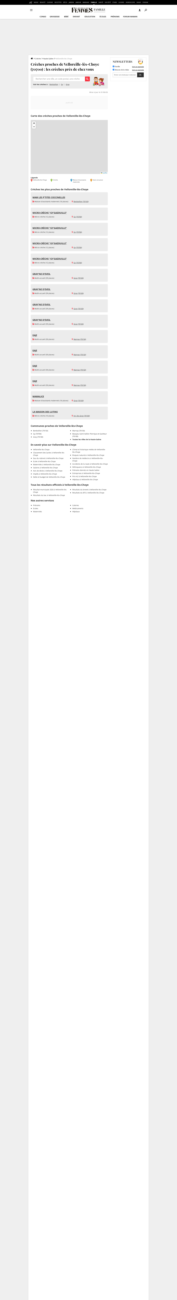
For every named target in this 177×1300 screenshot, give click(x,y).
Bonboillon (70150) (81, 201)
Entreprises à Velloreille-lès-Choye (86, 473)
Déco (65, 2)
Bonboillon (53, 84)
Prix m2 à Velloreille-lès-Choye (84, 476)
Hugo (139, 2)
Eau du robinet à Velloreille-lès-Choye (48, 458)
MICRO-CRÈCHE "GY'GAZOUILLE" (50, 212)
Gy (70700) (78, 217)
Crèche (38, 58)
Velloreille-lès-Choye (41, 449)
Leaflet (104, 173)
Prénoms (115, 16)
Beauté (42, 2)
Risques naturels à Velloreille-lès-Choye (88, 455)
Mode (36, 2)
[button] (34, 123)
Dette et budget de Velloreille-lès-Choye (49, 477)
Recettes (58, 2)
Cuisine (50, 2)
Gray (67, 84)
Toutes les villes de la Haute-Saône (86, 439)
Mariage (86, 2)
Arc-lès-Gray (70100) (82, 416)
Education (90, 16)
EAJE (35, 335)
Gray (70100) (79, 278)
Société (108, 2)
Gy (62, 84)
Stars (114, 2)
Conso (43, 16)
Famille (94, 2)
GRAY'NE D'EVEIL (41, 273)
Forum (145, 2)
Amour (78, 2)
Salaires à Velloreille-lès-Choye (45, 467)
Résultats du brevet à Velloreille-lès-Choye (89, 489)
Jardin (71, 2)
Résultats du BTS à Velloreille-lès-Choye (88, 493)
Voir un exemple (138, 67)
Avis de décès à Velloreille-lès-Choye (47, 471)
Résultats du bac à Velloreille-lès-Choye (49, 495)
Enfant (76, 16)
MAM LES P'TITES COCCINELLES (49, 197)
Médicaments (77, 508)
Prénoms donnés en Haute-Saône (85, 470)
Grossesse (54, 16)
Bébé (66, 16)
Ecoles (35, 508)
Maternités (37, 511)
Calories (75, 505)
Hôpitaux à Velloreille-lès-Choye (85, 479)
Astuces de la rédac (121, 70)
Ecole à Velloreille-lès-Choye (44, 461)
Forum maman (130, 16)
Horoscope (130, 2)
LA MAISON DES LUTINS (45, 411)
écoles (103, 16)
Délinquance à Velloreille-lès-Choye (86, 467)
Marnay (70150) (80, 339)
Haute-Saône (48, 58)
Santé (100, 2)
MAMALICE (38, 396)
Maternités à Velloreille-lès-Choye (46, 464)
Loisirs (121, 2)
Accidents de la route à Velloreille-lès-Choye (90, 464)
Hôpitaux (76, 511)
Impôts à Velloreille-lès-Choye (45, 474)
